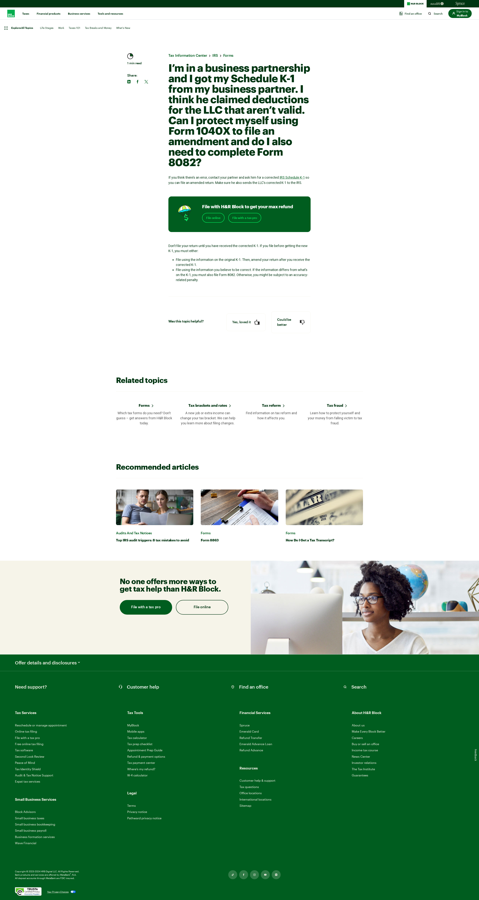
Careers (357, 738)
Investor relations (364, 763)
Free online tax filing (29, 744)
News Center (361, 756)
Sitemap (245, 806)
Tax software (24, 750)
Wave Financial (25, 843)
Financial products (48, 13)
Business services (79, 13)
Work (61, 27)
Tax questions (249, 787)
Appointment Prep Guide (144, 750)
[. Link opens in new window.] (28, 891)
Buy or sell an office (365, 744)
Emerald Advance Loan (256, 744)
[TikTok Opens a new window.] (232, 874)
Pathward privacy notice (144, 818)
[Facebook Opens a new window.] (243, 874)
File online (213, 217)
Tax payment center (141, 762)
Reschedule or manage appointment (41, 725)
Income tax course (365, 750)
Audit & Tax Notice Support (34, 775)
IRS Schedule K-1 (292, 177)
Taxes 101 (74, 27)
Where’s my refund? (141, 769)
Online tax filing (26, 731)
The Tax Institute (363, 769)
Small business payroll (30, 830)
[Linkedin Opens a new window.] (276, 874)
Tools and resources (110, 13)
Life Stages (47, 27)
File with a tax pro (244, 217)
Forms (144, 405)
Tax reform (271, 405)
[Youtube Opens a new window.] (265, 874)
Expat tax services (27, 782)
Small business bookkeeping (35, 824)
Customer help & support (257, 781)
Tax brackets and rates (207, 405)
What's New (123, 27)
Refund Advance (251, 750)
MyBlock (133, 725)
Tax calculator (137, 738)
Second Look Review (29, 756)
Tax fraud (335, 405)
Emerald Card (249, 731)
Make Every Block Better (368, 731)
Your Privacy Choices (58, 891)
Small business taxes (29, 818)
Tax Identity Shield (28, 769)
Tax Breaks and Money (98, 27)
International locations (255, 799)
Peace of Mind (25, 762)
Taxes (25, 13)
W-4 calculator (137, 775)
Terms (131, 805)
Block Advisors (25, 812)
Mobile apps (135, 731)
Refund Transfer (251, 738)
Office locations (251, 793)
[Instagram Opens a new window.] (254, 874)
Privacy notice (137, 811)
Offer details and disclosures (46, 662)
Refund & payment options (146, 756)
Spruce (245, 725)
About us (358, 725)
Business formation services (35, 837)
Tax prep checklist (139, 744)
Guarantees (360, 775)
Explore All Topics (22, 28)
